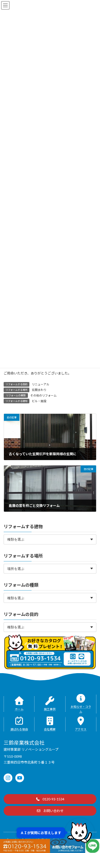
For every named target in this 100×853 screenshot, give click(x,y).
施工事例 (50, 709)
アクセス (80, 729)
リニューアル (40, 384)
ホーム (19, 709)
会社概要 (50, 729)
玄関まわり (39, 390)
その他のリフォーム (43, 395)
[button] (50, 799)
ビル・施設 (39, 401)
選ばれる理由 (19, 729)
